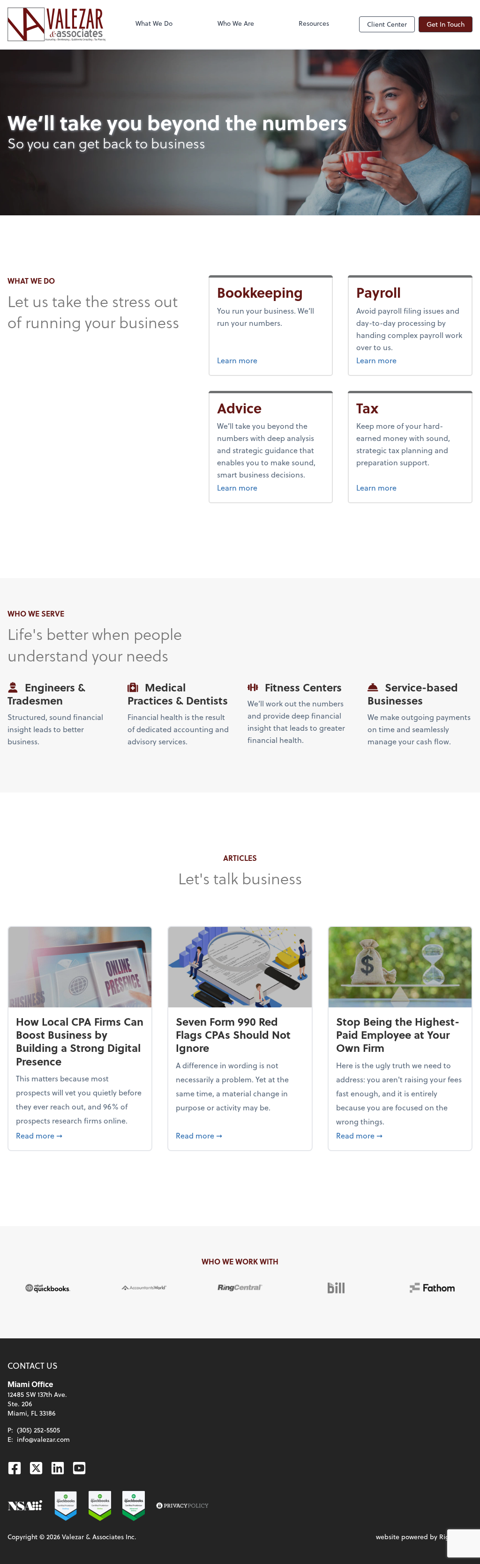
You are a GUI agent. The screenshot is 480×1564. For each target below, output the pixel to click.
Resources (314, 23)
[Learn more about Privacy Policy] (182, 1506)
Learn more (271, 360)
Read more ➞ (80, 1135)
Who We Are (236, 23)
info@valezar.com (43, 1439)
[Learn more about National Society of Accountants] (25, 1506)
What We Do (153, 23)
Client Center (387, 24)
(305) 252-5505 (38, 1430)
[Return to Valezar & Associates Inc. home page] (56, 24)
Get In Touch (446, 24)
